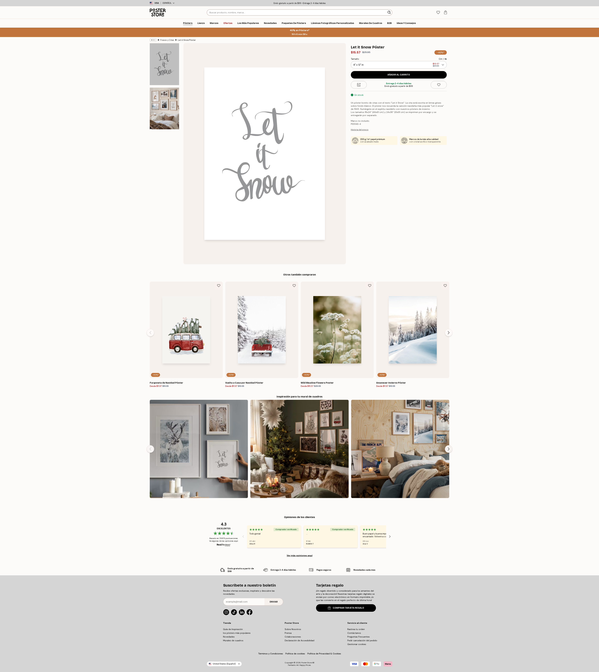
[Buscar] (389, 12)
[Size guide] (359, 85)
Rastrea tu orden (356, 629)
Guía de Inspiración (233, 629)
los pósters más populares (237, 633)
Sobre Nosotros (293, 629)
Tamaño (355, 58)
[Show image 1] (164, 64)
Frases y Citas (167, 40)
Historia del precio (359, 129)
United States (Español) (224, 663)
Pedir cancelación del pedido (362, 640)
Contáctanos (354, 633)
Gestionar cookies (356, 644)
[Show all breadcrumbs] (153, 40)
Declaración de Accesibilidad (299, 640)
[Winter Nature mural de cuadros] (199, 449)
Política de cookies (295, 653)
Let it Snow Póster (187, 40)
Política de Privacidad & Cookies (324, 653)
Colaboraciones (293, 636)
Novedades (229, 636)
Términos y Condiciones (270, 653)
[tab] (438, 12)
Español (167, 3)
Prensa (288, 633)
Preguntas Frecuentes (358, 636)
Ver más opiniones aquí (299, 555)
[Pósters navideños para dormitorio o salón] (299, 449)
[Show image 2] (164, 108)
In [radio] (446, 58)
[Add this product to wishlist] (439, 85)
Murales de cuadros (233, 640)
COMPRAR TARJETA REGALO (348, 608)
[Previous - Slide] (150, 332)
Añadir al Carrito (398, 74)
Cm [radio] (440, 58)
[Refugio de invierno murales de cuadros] (400, 449)
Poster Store (306, 663)
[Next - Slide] (448, 332)
